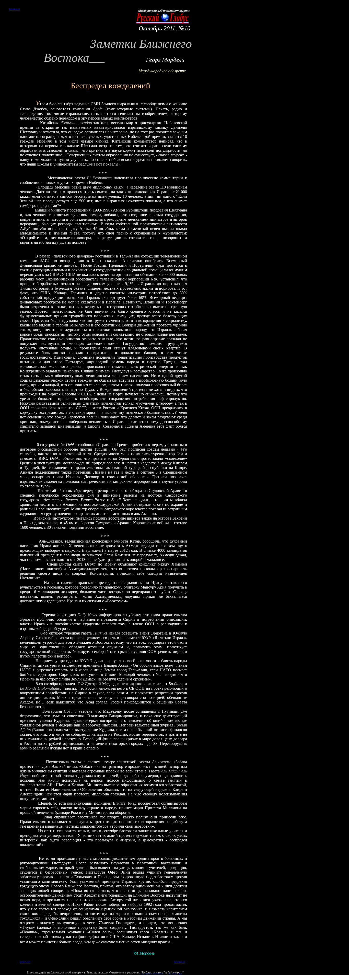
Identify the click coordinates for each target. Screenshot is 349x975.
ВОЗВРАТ (14, 9)
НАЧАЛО (25, 962)
